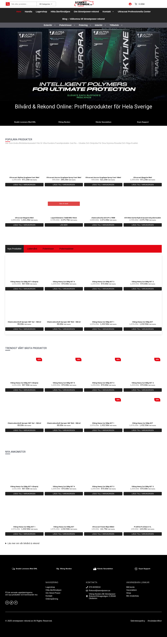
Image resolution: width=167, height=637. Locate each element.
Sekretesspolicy (137, 621)
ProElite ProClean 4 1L (142, 527)
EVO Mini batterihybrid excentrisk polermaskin (142, 218)
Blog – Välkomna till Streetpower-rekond (83, 19)
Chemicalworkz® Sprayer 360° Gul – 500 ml (24, 322)
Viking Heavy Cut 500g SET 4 (64, 282)
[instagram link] (7, 602)
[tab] (14, 249)
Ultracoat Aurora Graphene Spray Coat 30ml (63, 177)
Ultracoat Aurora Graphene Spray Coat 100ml (103, 177)
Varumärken (131, 590)
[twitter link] (11, 602)
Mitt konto (130, 587)
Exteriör (48, 25)
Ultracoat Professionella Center (134, 11)
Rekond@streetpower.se (99, 591)
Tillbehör (114, 25)
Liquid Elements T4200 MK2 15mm (64, 218)
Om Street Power (53, 593)
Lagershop (41, 11)
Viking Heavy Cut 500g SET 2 (143, 282)
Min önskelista (132, 596)
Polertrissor (65, 25)
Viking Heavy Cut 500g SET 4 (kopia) (24, 282)
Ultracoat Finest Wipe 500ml (103, 527)
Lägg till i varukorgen (24, 185)
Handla (28, 11)
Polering (83, 25)
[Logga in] (130, 4)
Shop (128, 593)
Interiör (98, 25)
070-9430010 (94, 587)
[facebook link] (16, 602)
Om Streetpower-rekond (86, 11)
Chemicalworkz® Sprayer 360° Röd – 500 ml (64, 322)
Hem (18, 11)
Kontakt (107, 11)
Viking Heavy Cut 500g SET (142, 322)
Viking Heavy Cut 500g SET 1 (103, 322)
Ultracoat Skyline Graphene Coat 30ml (24, 177)
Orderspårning (52, 599)
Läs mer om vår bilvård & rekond (23, 543)
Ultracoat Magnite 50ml (24, 218)
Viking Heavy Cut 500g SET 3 (103, 282)
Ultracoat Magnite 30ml (142, 177)
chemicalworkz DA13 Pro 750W (103, 218)
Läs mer (63, 225)
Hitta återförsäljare (60, 11)
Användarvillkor (155, 621)
